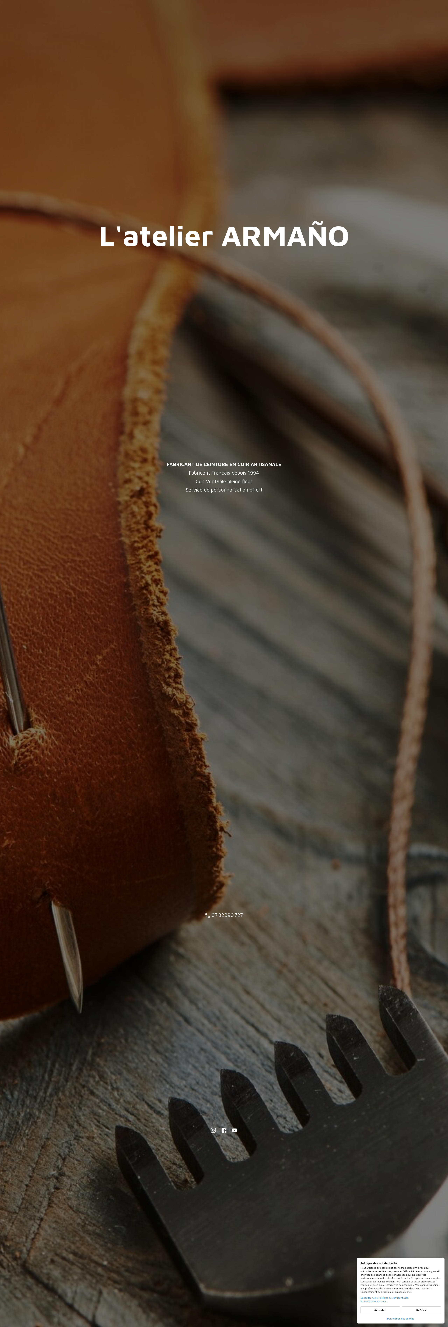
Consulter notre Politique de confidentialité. (384, 1297)
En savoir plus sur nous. (373, 1301)
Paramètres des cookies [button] (400, 1318)
